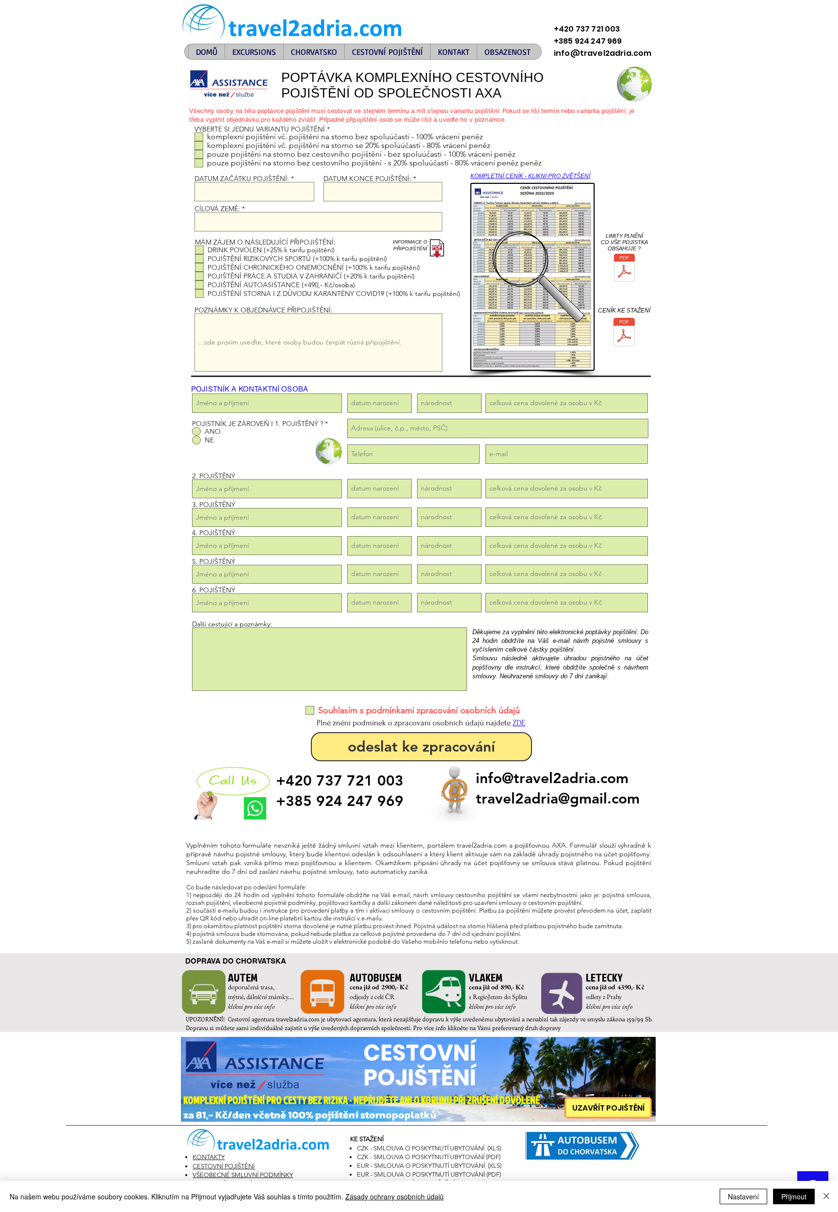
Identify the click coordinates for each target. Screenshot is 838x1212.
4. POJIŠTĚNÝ (213, 532)
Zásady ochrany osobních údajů (394, 1196)
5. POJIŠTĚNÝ (213, 561)
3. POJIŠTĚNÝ (213, 504)
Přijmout (793, 1196)
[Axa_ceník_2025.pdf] (624, 333)
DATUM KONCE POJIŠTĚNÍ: (367, 178)
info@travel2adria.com (552, 778)
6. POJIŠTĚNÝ (213, 590)
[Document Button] (624, 269)
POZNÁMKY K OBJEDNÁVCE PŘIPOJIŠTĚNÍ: (263, 310)
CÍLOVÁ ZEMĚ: (218, 208)
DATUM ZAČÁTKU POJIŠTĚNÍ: (241, 178)
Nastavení (743, 1196)
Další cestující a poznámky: (232, 624)
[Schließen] (826, 1196)
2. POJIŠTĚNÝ (213, 476)
